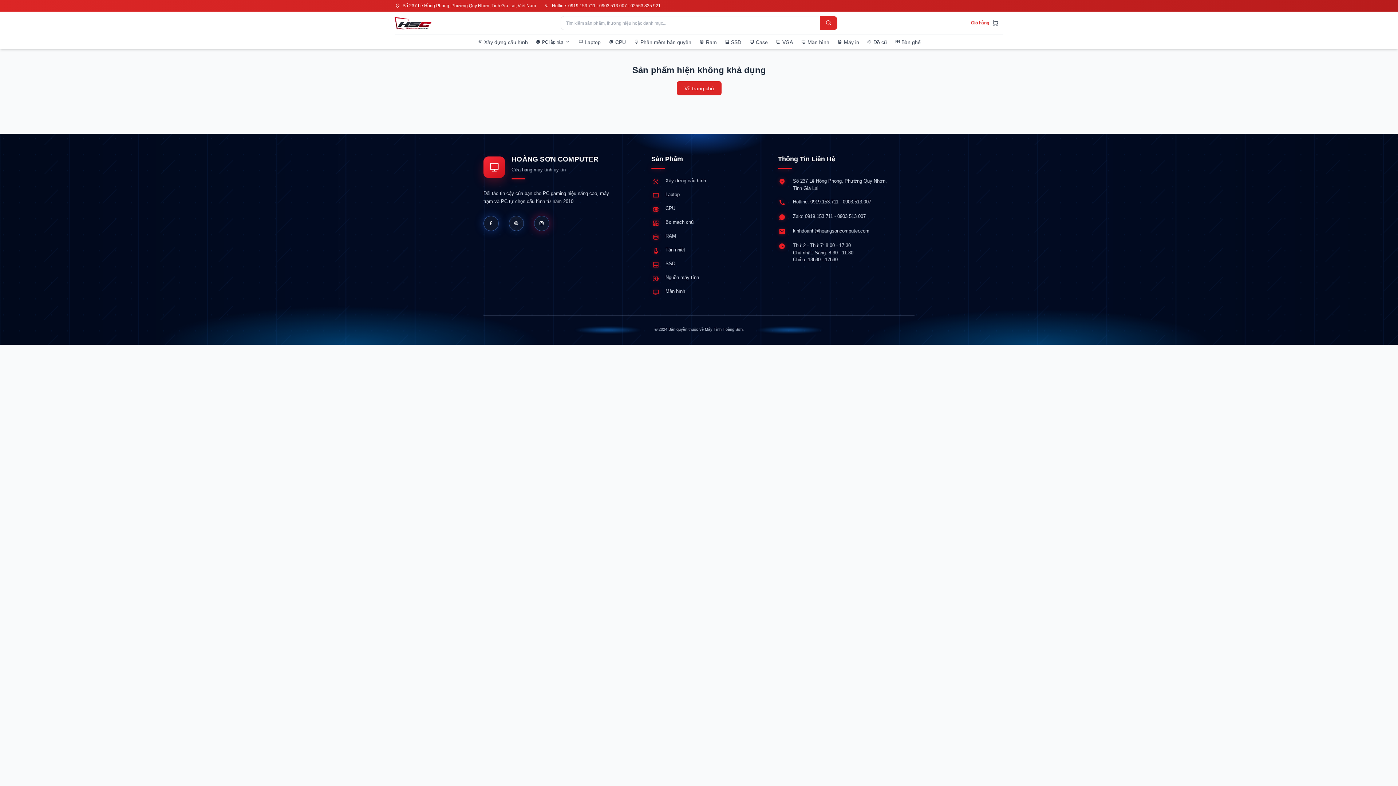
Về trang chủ (699, 88)
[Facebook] (491, 223)
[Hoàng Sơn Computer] (413, 23)
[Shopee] (541, 223)
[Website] (516, 223)
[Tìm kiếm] (828, 23)
